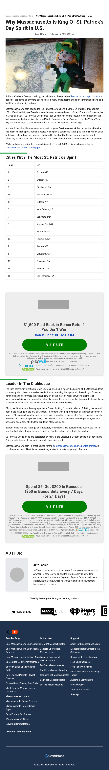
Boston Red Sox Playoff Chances (22, 662)
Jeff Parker (42, 34)
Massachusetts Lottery (17, 696)
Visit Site (54, 345)
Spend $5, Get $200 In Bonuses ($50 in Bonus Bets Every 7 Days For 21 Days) (54, 491)
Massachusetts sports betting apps (23, 147)
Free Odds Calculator (80, 662)
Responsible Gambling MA (83, 657)
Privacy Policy (77, 684)
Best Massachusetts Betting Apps (23, 657)
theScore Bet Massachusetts (54, 675)
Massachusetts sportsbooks (85, 96)
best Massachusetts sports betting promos (74, 446)
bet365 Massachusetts (51, 684)
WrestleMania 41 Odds (17, 719)
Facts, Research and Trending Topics (84, 673)
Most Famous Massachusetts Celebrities (20, 690)
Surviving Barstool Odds (18, 724)
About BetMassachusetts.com (85, 644)
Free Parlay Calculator (81, 666)
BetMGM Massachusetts (52, 644)
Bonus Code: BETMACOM (54, 335)
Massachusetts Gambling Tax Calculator (85, 650)
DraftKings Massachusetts (53, 670)
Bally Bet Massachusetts (52, 679)
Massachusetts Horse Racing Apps (20, 708)
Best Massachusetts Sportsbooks (23, 644)
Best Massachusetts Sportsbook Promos (22, 650)
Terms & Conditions (80, 689)
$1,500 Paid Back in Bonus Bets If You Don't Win (54, 327)
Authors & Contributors (81, 679)
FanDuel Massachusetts (52, 665)
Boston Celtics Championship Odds (20, 668)
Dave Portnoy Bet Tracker (18, 714)
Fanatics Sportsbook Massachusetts (50, 659)
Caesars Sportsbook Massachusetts (50, 650)
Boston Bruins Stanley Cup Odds (22, 683)
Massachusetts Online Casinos (21, 701)
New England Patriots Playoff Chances (20, 677)
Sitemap (74, 694)
